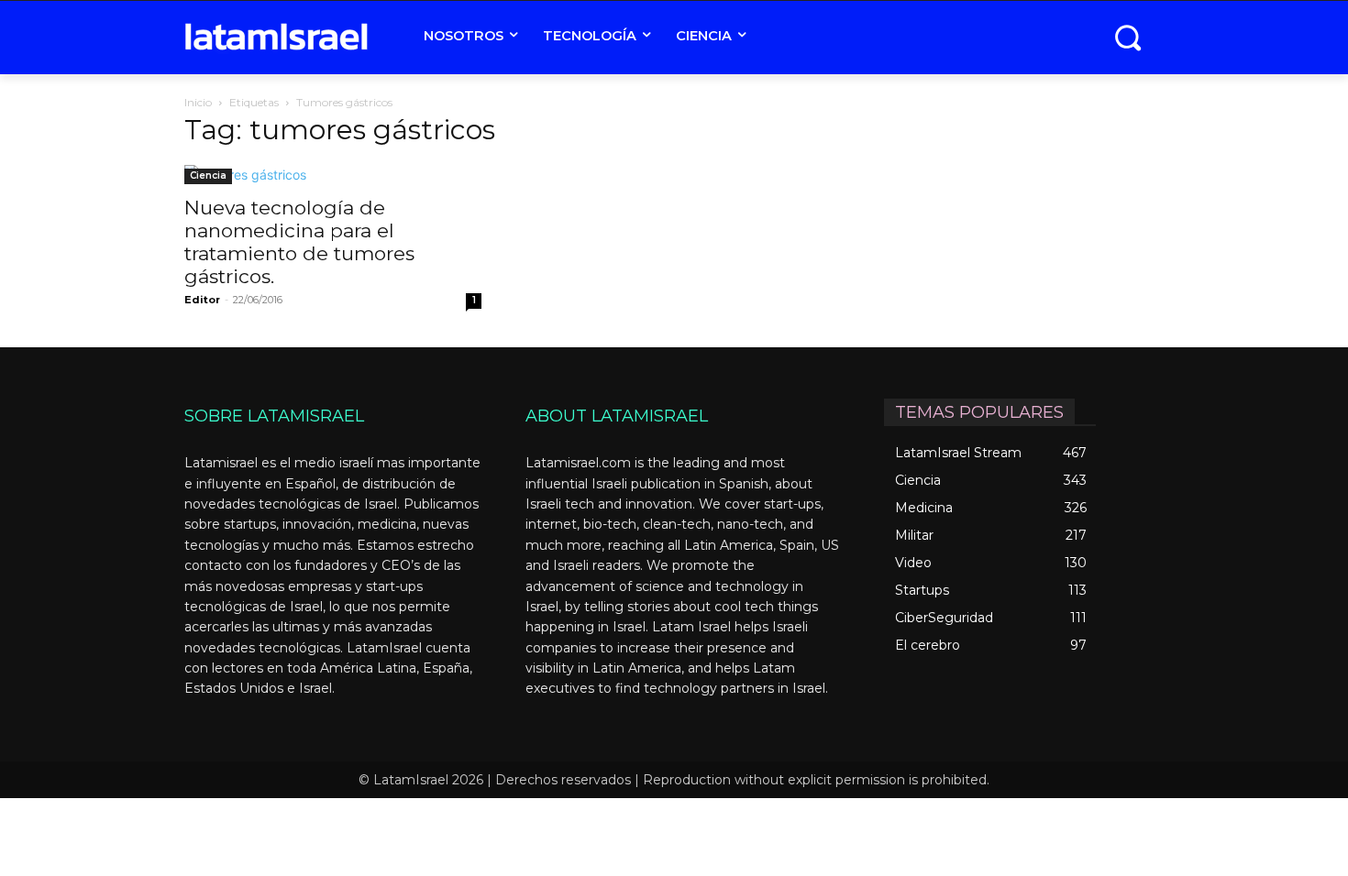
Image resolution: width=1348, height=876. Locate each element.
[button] (1127, 37)
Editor (202, 299)
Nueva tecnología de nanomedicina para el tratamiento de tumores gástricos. (299, 242)
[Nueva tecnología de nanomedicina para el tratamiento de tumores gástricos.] (332, 174)
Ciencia (208, 175)
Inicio (198, 102)
